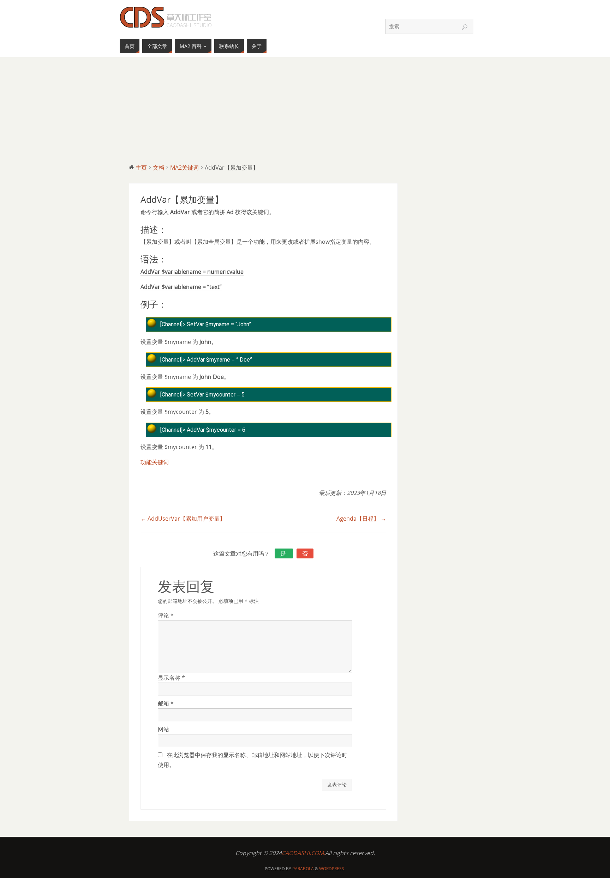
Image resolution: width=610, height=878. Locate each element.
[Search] (464, 27)
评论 (166, 615)
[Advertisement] (305, 110)
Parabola (303, 869)
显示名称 (171, 678)
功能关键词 (154, 462)
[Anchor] (170, 230)
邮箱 (166, 703)
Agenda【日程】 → (361, 518)
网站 (163, 729)
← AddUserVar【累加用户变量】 (182, 518)
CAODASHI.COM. (303, 853)
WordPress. (332, 869)
